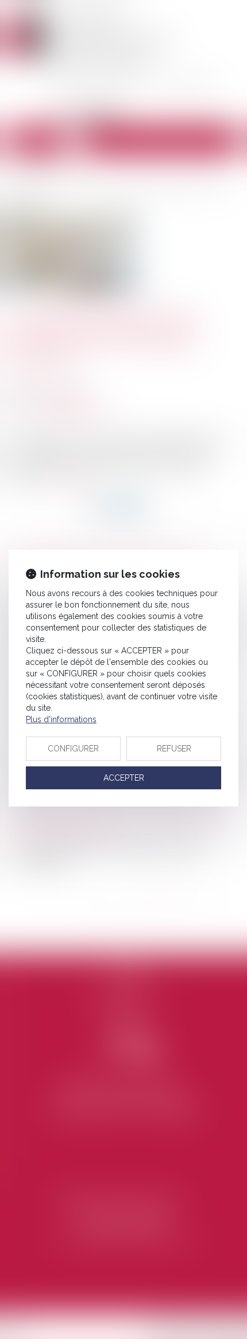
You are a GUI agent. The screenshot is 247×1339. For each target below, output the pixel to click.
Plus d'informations (61, 719)
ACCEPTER (123, 777)
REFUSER (174, 748)
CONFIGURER (73, 748)
